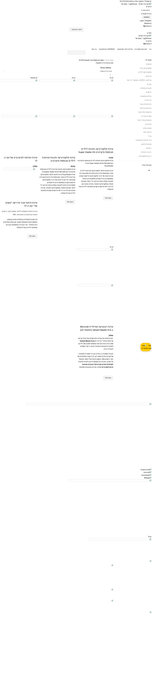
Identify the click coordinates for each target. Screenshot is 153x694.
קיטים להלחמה (146, 144)
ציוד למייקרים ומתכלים (143, 140)
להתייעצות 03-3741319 (76, 52)
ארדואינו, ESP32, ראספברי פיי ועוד (139, 80)
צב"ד (149, 136)
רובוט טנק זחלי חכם (98, 601)
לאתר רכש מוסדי (76, 29)
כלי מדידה (147, 100)
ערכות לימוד (147, 132)
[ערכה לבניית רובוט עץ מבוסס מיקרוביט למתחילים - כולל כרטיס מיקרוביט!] (109, 574)
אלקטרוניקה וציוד (145, 68)
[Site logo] (135, 5)
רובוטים (148, 148)
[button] (108, 198)
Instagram (71, 586)
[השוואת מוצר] (110, 144)
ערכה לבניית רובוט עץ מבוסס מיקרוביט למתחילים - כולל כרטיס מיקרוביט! (93, 568)
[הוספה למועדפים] (110, 193)
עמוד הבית (109, 60)
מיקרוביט (148, 124)
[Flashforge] (76, 481)
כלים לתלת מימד (145, 104)
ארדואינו (148, 76)
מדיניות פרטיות (69, 569)
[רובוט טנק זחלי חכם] (109, 603)
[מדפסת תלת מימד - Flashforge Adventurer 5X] (109, 592)
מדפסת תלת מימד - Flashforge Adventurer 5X (94, 591)
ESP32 (148, 64)
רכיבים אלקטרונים (145, 156)
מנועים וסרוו (147, 128)
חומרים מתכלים (145, 88)
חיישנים (148, 92)
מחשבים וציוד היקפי (144, 120)
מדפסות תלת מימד (144, 112)
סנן (149, 170)
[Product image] (95, 128)
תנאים (73, 565)
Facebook (71, 590)
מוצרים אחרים (146, 116)
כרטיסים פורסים (145, 108)
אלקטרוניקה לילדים (144, 72)
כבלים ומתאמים (145, 96)
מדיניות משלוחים (69, 573)
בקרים (149, 84)
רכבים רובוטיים (146, 152)
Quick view (110, 202)
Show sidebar (105, 68)
